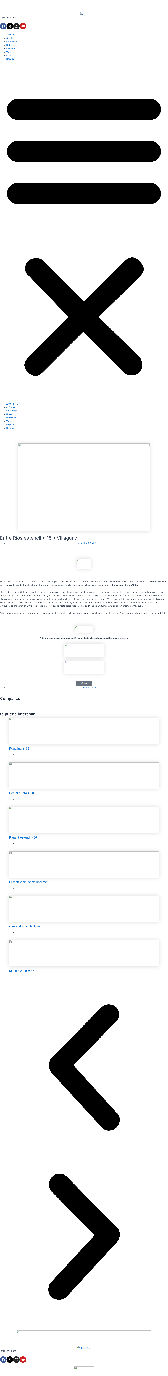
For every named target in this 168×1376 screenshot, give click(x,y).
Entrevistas (11, 41)
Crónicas (10, 38)
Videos (9, 52)
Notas (9, 45)
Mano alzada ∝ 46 (21, 971)
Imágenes (11, 48)
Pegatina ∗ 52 (19, 748)
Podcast (10, 55)
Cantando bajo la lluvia (24, 926)
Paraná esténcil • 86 (23, 837)
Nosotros (10, 59)
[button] (84, 233)
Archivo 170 (12, 34)
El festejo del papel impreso (28, 882)
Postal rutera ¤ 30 (21, 793)
